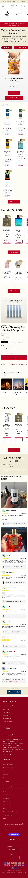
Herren (12, 342)
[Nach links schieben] (10, 20)
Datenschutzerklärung (8, 764)
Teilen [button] (4, 364)
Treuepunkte (6, 781)
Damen (4, 342)
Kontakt (4, 778)
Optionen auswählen (7, 133)
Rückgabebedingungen (8, 767)
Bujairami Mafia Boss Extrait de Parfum (7, 153)
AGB (4, 771)
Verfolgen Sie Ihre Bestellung (10, 811)
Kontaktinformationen (9, 875)
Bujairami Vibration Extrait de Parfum (20, 122)
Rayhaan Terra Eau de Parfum (6, 230)
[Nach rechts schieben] (17, 20)
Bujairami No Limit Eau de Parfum (20, 152)
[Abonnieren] (23, 471)
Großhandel (6, 798)
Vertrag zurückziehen (8, 815)
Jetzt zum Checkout (14, 358)
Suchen (4, 791)
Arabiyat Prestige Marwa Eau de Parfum (6, 425)
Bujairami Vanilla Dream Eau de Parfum (7, 184)
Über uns (5, 808)
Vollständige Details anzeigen (18, 364)
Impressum (5, 774)
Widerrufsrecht (19, 872)
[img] (5, 513)
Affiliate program (7, 805)
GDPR (4, 818)
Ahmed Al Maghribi (17, 393)
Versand (7, 336)
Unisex (19, 342)
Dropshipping (6, 801)
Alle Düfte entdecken (14, 98)
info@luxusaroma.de (8, 718)
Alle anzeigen (14, 202)
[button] (2, 5)
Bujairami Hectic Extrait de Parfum (7, 122)
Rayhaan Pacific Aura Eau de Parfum (18, 230)
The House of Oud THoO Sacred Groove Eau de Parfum (18, 273)
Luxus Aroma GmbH (13, 870)
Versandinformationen (8, 795)
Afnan (4, 392)
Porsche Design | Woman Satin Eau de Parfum (7, 272)
